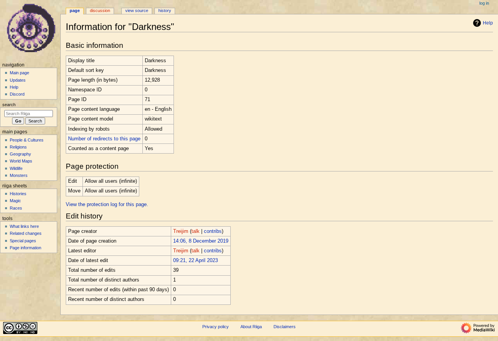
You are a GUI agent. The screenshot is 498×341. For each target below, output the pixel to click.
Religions (18, 147)
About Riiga (251, 326)
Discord (17, 94)
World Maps (21, 161)
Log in (484, 3)
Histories (18, 193)
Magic (15, 200)
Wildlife (16, 168)
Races (16, 208)
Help (488, 23)
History (164, 10)
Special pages (23, 240)
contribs (213, 231)
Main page (19, 72)
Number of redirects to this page (104, 139)
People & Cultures (27, 140)
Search (9, 104)
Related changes (26, 233)
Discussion (100, 10)
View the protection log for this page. (107, 204)
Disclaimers (285, 326)
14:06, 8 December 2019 (200, 241)
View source (136, 10)
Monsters (19, 175)
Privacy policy (215, 326)
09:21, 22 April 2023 (195, 260)
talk (195, 231)
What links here (24, 226)
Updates (18, 80)
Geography (20, 154)
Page (75, 10)
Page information (25, 247)
